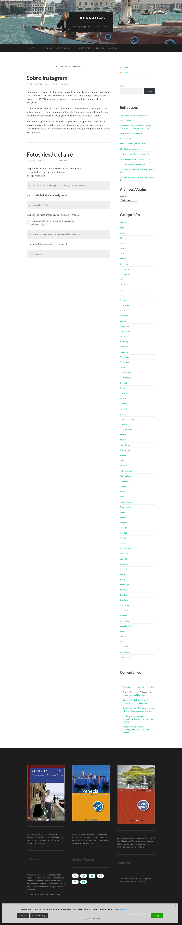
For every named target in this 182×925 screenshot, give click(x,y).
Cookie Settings (39, 915)
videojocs (124, 646)
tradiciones (125, 605)
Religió (123, 517)
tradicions (124, 610)
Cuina (122, 279)
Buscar (123, 86)
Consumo (124, 264)
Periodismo (125, 450)
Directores (124, 305)
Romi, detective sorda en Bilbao (133, 115)
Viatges (123, 636)
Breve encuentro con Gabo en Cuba (135, 159)
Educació (124, 321)
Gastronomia (125, 372)
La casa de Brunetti (144, 711)
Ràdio (122, 491)
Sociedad (124, 553)
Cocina (123, 248)
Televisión (124, 600)
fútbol (122, 367)
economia (124, 315)
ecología (123, 310)
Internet (123, 409)
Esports (123, 336)
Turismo (123, 615)
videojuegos (125, 652)
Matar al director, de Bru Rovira (133, 143)
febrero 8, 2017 (34, 84)
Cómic (122, 253)
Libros (122, 414)
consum (123, 258)
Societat (123, 559)
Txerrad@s (91, 18)
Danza (122, 295)
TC (46, 84)
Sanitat (123, 538)
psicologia (124, 465)
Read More (124, 909)
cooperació (124, 269)
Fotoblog (124, 352)
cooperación (125, 274)
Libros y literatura (127, 419)
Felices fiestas (126, 138)
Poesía (123, 455)
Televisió (123, 589)
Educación (124, 326)
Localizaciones (126, 429)
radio (122, 496)
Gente (122, 388)
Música (123, 439)
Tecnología (124, 584)
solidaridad (125, 564)
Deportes (124, 300)
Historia (123, 393)
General (123, 383)
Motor (123, 434)
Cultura (123, 284)
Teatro (122, 579)
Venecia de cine (65, 48)
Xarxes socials (126, 657)
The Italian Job (140, 703)
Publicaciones (126, 471)
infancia (123, 403)
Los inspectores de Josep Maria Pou (135, 154)
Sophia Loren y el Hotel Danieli (141, 687)
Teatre (122, 574)
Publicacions (125, 476)
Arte (122, 227)
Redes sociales (126, 507)
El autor (31, 48)
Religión (123, 522)
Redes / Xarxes (126, 502)
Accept (157, 915)
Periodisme (125, 445)
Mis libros (47, 48)
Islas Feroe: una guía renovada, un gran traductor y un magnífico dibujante (136, 126)
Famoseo (124, 346)
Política (123, 460)
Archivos (124, 196)
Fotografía (124, 357)
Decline (23, 915)
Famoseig (124, 341)
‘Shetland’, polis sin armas (130, 149)
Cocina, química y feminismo (132, 133)
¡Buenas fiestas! (126, 120)
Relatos (100, 48)
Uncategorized (126, 621)
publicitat (124, 486)
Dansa (122, 289)
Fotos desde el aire (50, 154)
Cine (122, 233)
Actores (123, 222)
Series (122, 543)
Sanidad (123, 533)
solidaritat (124, 569)
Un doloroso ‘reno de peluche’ (132, 164)
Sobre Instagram (47, 78)
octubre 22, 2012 (35, 161)
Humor (123, 398)
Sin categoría (125, 548)
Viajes (112, 48)
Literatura (124, 424)
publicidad (124, 481)
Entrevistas (85, 48)
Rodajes (123, 527)
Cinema (123, 238)
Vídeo (122, 641)
